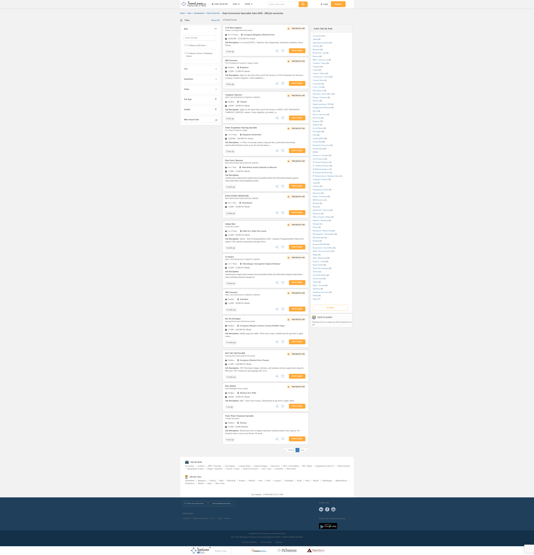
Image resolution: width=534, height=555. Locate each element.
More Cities (220, 483)
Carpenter (316, 67)
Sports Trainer (318, 265)
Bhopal (316, 481)
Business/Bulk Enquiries (221, 503)
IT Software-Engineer (321, 162)
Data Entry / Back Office (322, 94)
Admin (315, 39)
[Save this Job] (283, 51)
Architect (316, 46)
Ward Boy (316, 289)
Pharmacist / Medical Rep (322, 231)
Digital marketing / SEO (322, 104)
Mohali (201, 483)
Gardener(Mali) (318, 138)
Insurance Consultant (321, 155)
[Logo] (193, 4)
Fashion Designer (261, 466)
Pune (260, 481)
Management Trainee (321, 190)
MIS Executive (318, 200)
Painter (315, 227)
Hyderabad (231, 481)
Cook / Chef (317, 87)
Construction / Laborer (321, 77)
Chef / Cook (266, 469)
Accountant (317, 36)
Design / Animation (320, 97)
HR (314, 152)
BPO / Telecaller (214, 466)
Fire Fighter (317, 131)
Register (338, 4)
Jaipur (209, 483)
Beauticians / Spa (319, 53)
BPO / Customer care (320, 60)
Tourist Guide (318, 279)
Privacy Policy (266, 542)
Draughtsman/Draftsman (322, 107)
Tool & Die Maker (320, 275)
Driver (315, 111)
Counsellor (317, 84)
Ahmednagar (327, 481)
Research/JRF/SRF (320, 244)
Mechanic (316, 193)
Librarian (316, 186)
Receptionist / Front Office (323, 248)
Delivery (316, 101)
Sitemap (278, 542)
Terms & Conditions (249, 542)
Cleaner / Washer (319, 73)
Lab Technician (318, 159)
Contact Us (186, 518)
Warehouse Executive (321, 292)
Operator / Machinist (320, 220)
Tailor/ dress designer (321, 268)
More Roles (291, 469)
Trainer (315, 282)
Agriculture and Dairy (321, 43)
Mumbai (252, 481)
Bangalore (202, 481)
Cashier (315, 70)
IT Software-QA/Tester (321, 172)
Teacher (316, 272)
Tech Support (230, 466)
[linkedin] (321, 509)
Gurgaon (277, 481)
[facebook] (327, 509)
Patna (307, 481)
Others (315, 299)
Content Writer (318, 80)
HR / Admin (307, 466)
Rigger (315, 255)
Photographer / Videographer (323, 234)
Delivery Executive (250, 469)
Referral (227, 518)
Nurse (315, 207)
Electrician (317, 118)
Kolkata (242, 481)
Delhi (221, 481)
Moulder (316, 203)
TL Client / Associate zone (194, 503)
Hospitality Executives (321, 145)
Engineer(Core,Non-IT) (324, 466)
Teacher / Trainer (233, 469)
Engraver (316, 125)
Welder (315, 295)
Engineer (316, 121)
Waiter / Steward (319, 285)
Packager (316, 224)
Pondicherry (190, 483)
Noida (268, 481)
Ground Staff (317, 142)
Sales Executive (344, 466)
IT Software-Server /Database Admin (326, 176)
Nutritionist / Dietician (321, 210)
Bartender (316, 49)
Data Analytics (318, 90)
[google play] (328, 526)
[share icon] (277, 51)
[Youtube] (333, 509)
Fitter (315, 135)
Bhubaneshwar (341, 481)
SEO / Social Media (291, 466)
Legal (315, 183)
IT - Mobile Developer (321, 166)
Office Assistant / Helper (322, 217)
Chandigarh (288, 481)
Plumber (316, 241)
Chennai (212, 481)
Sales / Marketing (319, 258)
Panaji (299, 481)
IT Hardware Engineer (321, 169)
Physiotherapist (318, 237)
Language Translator (320, 179)
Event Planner (318, 128)
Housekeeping (318, 149)
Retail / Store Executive (322, 251)
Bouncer (316, 56)
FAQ (212, 518)
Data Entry (275, 466)
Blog (219, 518)
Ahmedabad (189, 481)
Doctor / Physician (320, 114)
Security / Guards (319, 261)
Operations (317, 214)
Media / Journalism (320, 196)
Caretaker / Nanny (319, 63)
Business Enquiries (200, 518)
